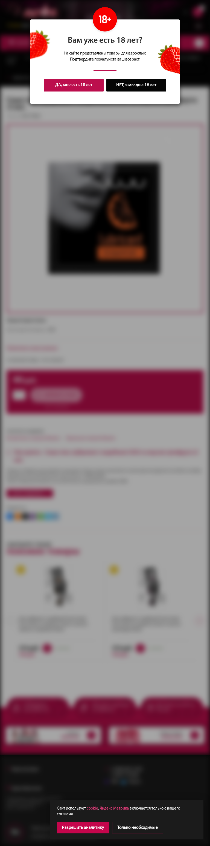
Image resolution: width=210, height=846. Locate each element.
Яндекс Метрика (114, 809)
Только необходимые (137, 827)
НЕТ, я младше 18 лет (136, 85)
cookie (92, 809)
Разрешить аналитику (83, 827)
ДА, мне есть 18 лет (73, 85)
